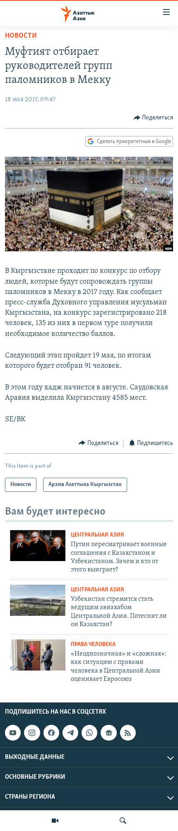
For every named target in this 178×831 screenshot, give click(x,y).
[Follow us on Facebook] (51, 733)
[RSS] (128, 733)
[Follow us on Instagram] (32, 733)
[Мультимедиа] (55, 820)
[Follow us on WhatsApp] (89, 733)
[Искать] (123, 820)
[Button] (153, 117)
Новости (21, 36)
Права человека (93, 644)
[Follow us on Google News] (108, 733)
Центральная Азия (97, 535)
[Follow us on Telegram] (70, 733)
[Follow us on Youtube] (13, 733)
